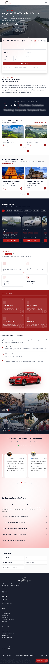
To (26, 51)
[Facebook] (3, 591)
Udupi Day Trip (5, 635)
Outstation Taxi (5, 615)
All (3, 210)
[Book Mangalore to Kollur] (45, 188)
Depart (5, 56)
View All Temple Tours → (8, 163)
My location (21, 51)
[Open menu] (46, 2)
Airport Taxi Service (13, 558)
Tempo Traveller (7, 213)
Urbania (43, 210)
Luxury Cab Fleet (36, 562)
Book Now (23, 63)
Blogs (3, 601)
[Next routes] (28, 151)
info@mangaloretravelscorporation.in (25, 655)
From (5, 51)
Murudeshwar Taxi (6, 631)
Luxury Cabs (4, 621)
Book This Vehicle (11, 240)
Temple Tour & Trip (6, 613)
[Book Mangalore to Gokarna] (45, 145)
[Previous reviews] (18, 483)
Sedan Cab (9, 210)
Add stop (5, 48)
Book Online (4, 599)
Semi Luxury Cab (18, 210)
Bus (29, 213)
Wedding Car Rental (13, 562)
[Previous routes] (21, 151)
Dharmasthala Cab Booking (8, 633)
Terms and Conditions (7, 603)
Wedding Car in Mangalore (8, 619)
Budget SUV (27, 210)
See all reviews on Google (25, 445)
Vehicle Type (28, 56)
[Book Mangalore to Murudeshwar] (21, 145)
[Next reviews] (30, 483)
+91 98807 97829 (43, 655)
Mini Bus (16, 213)
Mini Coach (23, 213)
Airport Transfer (5, 617)
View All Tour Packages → (40, 122)
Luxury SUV (36, 210)
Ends (16, 56)
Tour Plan (4, 611)
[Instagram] (6, 591)
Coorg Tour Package (6, 629)
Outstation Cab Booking (36, 558)
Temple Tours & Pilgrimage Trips (13, 567)
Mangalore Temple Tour (7, 637)
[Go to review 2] (23, 482)
